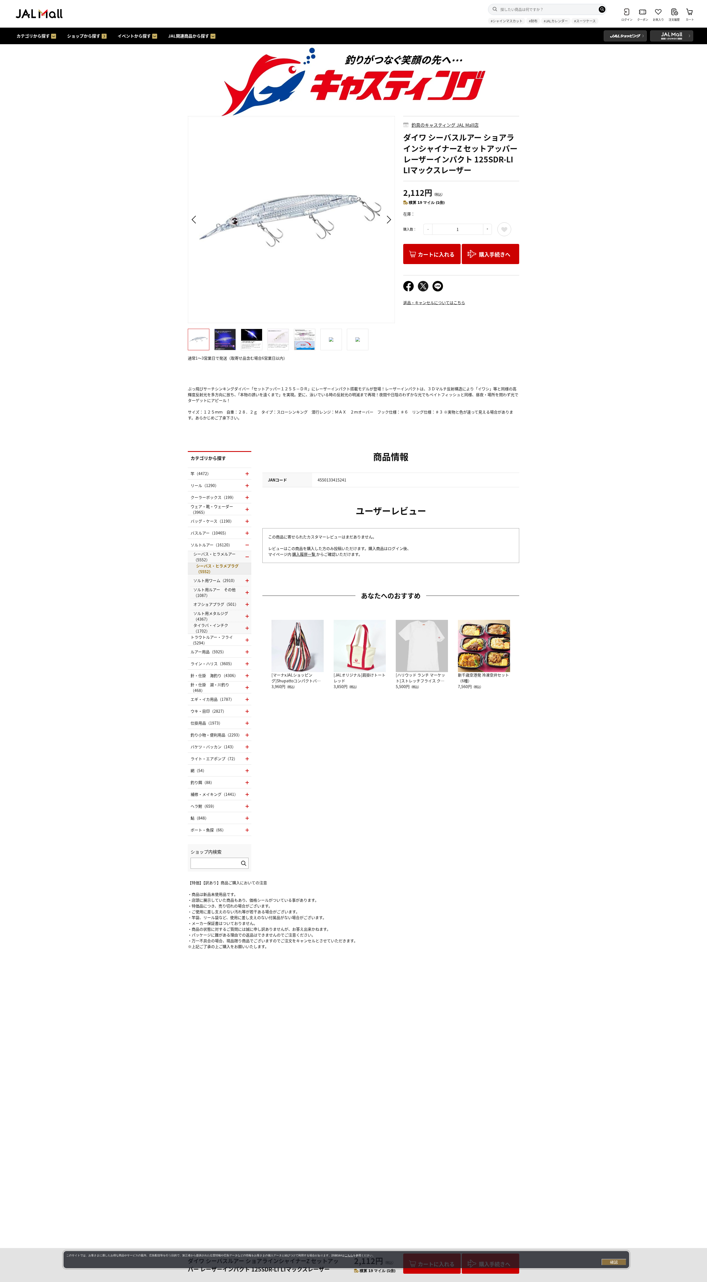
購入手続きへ (494, 254)
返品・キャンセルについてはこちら (434, 302)
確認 (614, 1262)
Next (388, 220)
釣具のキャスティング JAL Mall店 (445, 125)
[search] (602, 9)
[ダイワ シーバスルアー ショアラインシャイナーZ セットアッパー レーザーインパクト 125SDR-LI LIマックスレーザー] (291, 219)
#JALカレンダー (556, 21)
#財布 (533, 21)
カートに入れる (436, 254)
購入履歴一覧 (304, 554)
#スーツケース (585, 21)
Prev (195, 220)
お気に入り (504, 229)
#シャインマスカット (507, 21)
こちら (349, 1255)
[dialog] (346, 1259)
